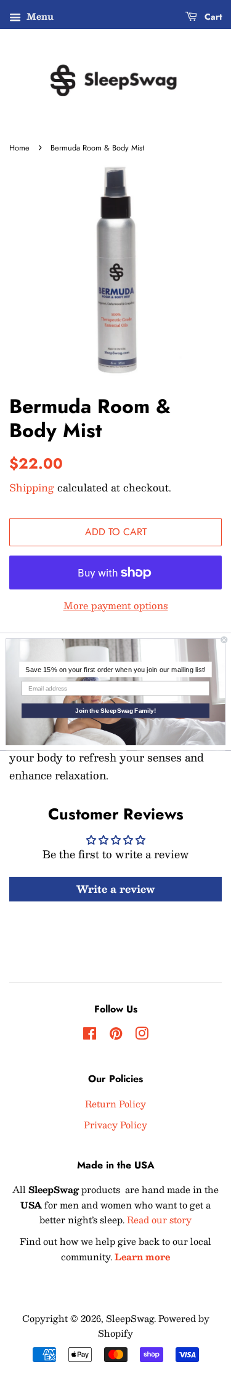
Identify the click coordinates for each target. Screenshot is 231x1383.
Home (19, 148)
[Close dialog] (225, 640)
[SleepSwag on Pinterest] (116, 1035)
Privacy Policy (115, 1124)
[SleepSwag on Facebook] (90, 1035)
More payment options (115, 605)
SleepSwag (130, 1318)
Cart (212, 16)
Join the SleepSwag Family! (115, 710)
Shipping (31, 487)
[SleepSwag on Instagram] (141, 1035)
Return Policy (115, 1103)
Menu (39, 16)
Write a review (115, 888)
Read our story (159, 1219)
